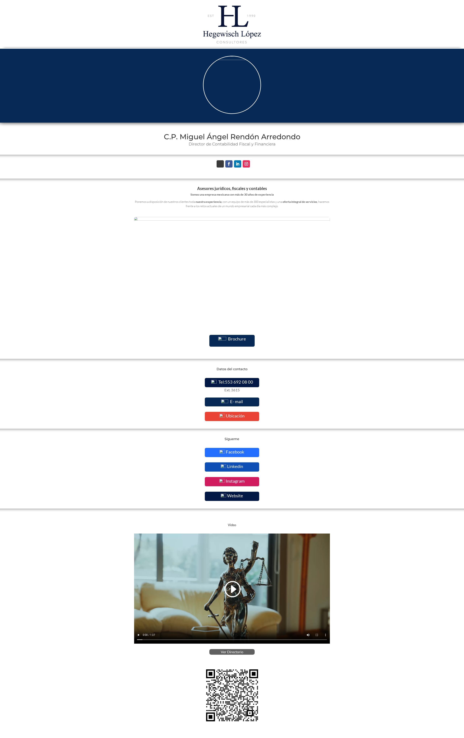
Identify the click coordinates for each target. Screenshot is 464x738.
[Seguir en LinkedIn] (237, 164)
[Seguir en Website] (220, 164)
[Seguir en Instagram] (246, 164)
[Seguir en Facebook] (229, 164)
